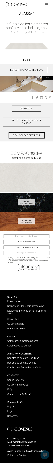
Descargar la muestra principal (26, 247)
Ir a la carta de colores (26, 242)
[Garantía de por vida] (29, 267)
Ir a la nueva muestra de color (26, 236)
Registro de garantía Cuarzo (21, 362)
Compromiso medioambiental (22, 340)
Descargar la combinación (26, 253)
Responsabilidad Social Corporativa (25, 306)
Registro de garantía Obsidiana (23, 358)
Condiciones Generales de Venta (24, 367)
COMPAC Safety (15, 323)
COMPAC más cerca (17, 384)
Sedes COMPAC (15, 380)
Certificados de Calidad (19, 345)
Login (10, 411)
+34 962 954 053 (20, 445)
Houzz (46, 97)
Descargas (13, 416)
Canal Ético (13, 319)
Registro (11, 406)
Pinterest (50, 97)
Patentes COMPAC (16, 328)
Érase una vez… (15, 301)
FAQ (9, 389)
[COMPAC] (16, 4)
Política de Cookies (17, 455)
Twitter (37, 97)
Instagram (41, 97)
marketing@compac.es (24, 442)
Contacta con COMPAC (19, 394)
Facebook (32, 97)
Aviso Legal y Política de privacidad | (26, 451)
